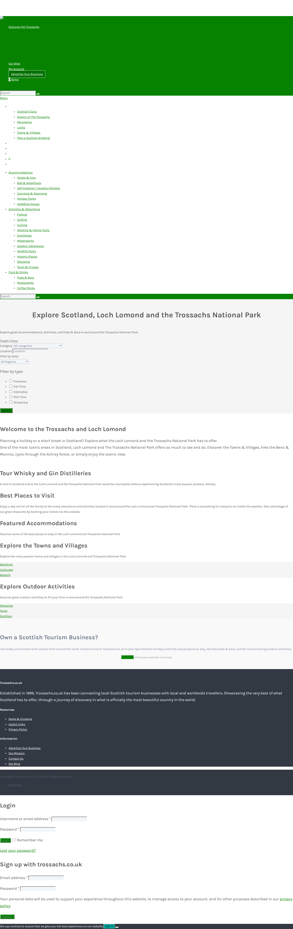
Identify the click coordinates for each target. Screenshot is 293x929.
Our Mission (17, 753)
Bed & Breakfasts (29, 183)
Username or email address (25, 818)
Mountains (24, 42)
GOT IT (109, 926)
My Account (16, 69)
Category (6, 346)
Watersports (25, 241)
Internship (20, 392)
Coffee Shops (26, 288)
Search (6, 410)
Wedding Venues (28, 204)
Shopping (23, 262)
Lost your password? (18, 850)
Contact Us (16, 758)
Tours (3, 611)
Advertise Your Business (27, 74)
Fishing (22, 214)
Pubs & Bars (25, 277)
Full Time (19, 386)
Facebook (15, 785)
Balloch (5, 575)
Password (9, 829)
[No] (117, 927)
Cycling (22, 225)
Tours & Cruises (28, 267)
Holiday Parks (26, 199)
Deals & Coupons (20, 719)
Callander (6, 570)
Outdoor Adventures (30, 246)
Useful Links (17, 724)
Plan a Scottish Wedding (33, 58)
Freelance (19, 381)
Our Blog (14, 63)
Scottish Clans (27, 32)
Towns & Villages (28, 53)
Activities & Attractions (24, 209)
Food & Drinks (18, 272)
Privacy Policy (18, 729)
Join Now (127, 657)
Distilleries (24, 235)
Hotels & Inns (26, 177)
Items (14, 79)
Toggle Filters (9, 340)
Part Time (19, 397)
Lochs (21, 48)
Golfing (22, 220)
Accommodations (21, 172)
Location (6, 351)
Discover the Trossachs (24, 27)
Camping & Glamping (32, 193)
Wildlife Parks (26, 251)
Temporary (20, 402)
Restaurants (25, 283)
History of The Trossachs (33, 37)
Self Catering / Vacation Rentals (38, 188)
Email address (13, 877)
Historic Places (27, 256)
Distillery (6, 616)
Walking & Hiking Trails (33, 230)
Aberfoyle (6, 564)
